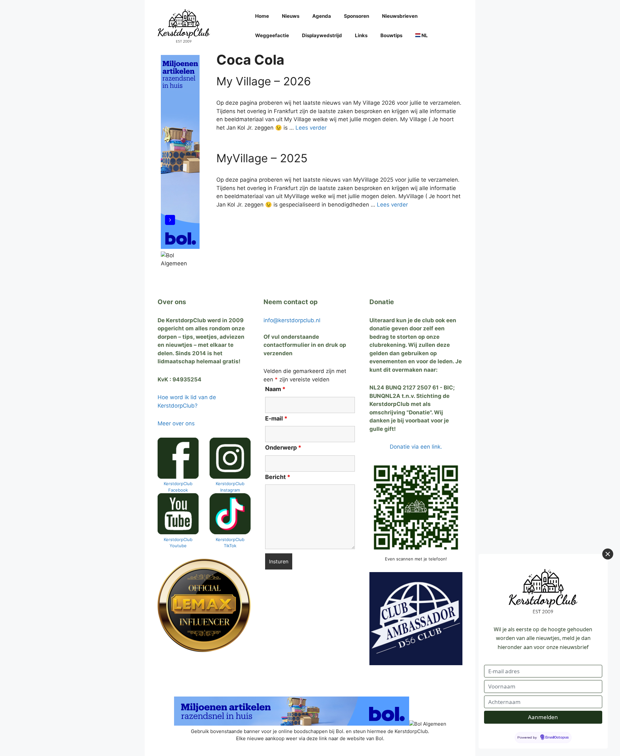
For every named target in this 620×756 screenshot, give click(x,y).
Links (361, 35)
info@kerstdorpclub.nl (292, 320)
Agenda (321, 16)
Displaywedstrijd (322, 35)
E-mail (276, 418)
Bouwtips (391, 35)
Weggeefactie (272, 35)
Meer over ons (176, 423)
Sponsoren (356, 16)
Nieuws (290, 16)
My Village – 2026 (263, 81)
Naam (275, 389)
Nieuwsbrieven (400, 16)
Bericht (277, 477)
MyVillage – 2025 (261, 158)
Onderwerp (283, 447)
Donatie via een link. (416, 446)
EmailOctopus (557, 737)
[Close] (607, 553)
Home (262, 16)
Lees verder (310, 127)
